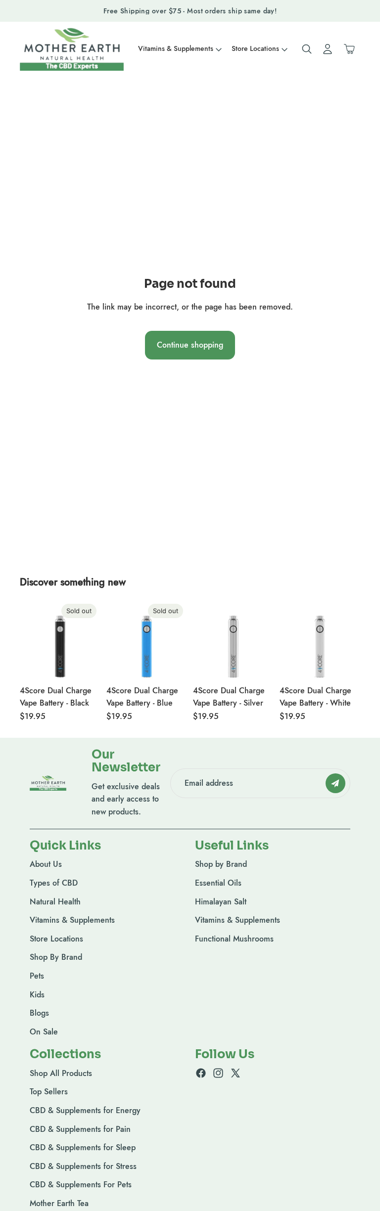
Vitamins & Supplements (72, 920)
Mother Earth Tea (59, 1203)
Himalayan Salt (220, 901)
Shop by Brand (221, 864)
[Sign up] (335, 783)
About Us (46, 864)
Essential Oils (218, 883)
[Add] (258, 665)
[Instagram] (218, 1073)
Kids (37, 994)
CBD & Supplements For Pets (81, 1185)
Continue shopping (190, 345)
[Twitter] (235, 1073)
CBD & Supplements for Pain (80, 1129)
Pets (37, 976)
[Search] (307, 49)
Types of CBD (54, 883)
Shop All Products (61, 1073)
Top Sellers (49, 1092)
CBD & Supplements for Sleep (83, 1147)
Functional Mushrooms (234, 938)
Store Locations (56, 938)
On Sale (44, 1031)
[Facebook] (201, 1073)
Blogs (39, 1013)
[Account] (327, 49)
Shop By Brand (56, 957)
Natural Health (55, 901)
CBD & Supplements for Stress (83, 1166)
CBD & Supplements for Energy (85, 1110)
